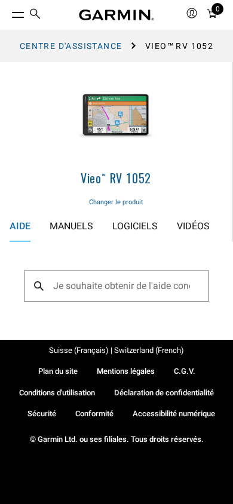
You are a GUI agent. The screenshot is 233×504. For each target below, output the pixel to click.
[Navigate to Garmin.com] (116, 15)
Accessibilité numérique (174, 413)
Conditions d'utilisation (57, 392)
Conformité (94, 413)
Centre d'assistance (71, 46)
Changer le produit (116, 202)
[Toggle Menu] (7, 12)
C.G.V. (184, 371)
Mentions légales (126, 371)
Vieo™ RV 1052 (116, 178)
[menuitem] (35, 15)
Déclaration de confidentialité (164, 392)
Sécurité (41, 413)
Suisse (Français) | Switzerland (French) (116, 350)
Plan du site (58, 371)
